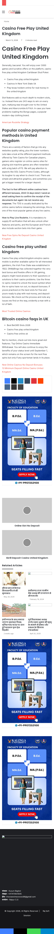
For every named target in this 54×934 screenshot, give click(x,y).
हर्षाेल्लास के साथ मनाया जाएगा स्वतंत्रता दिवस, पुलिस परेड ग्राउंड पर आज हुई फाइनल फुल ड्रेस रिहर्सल (13, 625)
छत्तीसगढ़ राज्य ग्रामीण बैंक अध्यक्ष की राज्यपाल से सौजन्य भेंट (39, 593)
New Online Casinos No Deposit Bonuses (22, 364)
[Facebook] (7, 381)
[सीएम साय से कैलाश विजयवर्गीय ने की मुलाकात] (14, 578)
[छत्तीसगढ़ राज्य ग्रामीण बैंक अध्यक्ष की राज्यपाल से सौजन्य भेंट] (40, 580)
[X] (14, 381)
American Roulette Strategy (15, 122)
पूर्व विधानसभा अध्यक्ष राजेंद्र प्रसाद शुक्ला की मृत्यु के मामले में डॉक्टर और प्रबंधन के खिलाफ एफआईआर (40, 625)
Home (6, 21)
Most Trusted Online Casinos (16, 311)
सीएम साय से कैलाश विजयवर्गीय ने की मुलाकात (11, 591)
